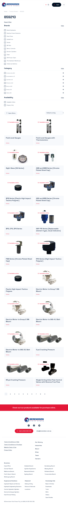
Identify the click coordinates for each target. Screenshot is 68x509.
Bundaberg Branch (50, 466)
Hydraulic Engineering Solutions (12, 486)
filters (12, 113)
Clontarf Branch (8, 468)
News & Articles (50, 484)
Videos (47, 494)
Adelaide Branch (28, 466)
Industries (38, 445)
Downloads (49, 486)
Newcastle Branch (29, 471)
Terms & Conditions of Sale (11, 442)
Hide (62, 26)
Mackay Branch (49, 468)
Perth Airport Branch (10, 474)
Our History (39, 442)
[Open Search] (47, 5)
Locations (27, 489)
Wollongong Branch (9, 477)
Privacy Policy (8, 450)
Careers (37, 459)
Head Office (7, 466)
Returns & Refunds (30, 486)
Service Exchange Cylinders (11, 492)
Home (5, 11)
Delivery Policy (29, 484)
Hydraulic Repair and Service (12, 484)
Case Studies (49, 497)
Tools (47, 489)
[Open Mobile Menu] (64, 5)
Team (37, 455)
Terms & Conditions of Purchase (13, 444)
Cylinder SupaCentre (30, 468)
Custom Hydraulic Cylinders (11, 489)
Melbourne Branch (9, 471)
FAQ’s (47, 492)
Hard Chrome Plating (9, 494)
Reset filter (8, 22)
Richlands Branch (49, 471)
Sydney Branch (28, 474)
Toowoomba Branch (50, 474)
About (37, 449)
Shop (37, 452)
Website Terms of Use (10, 447)
